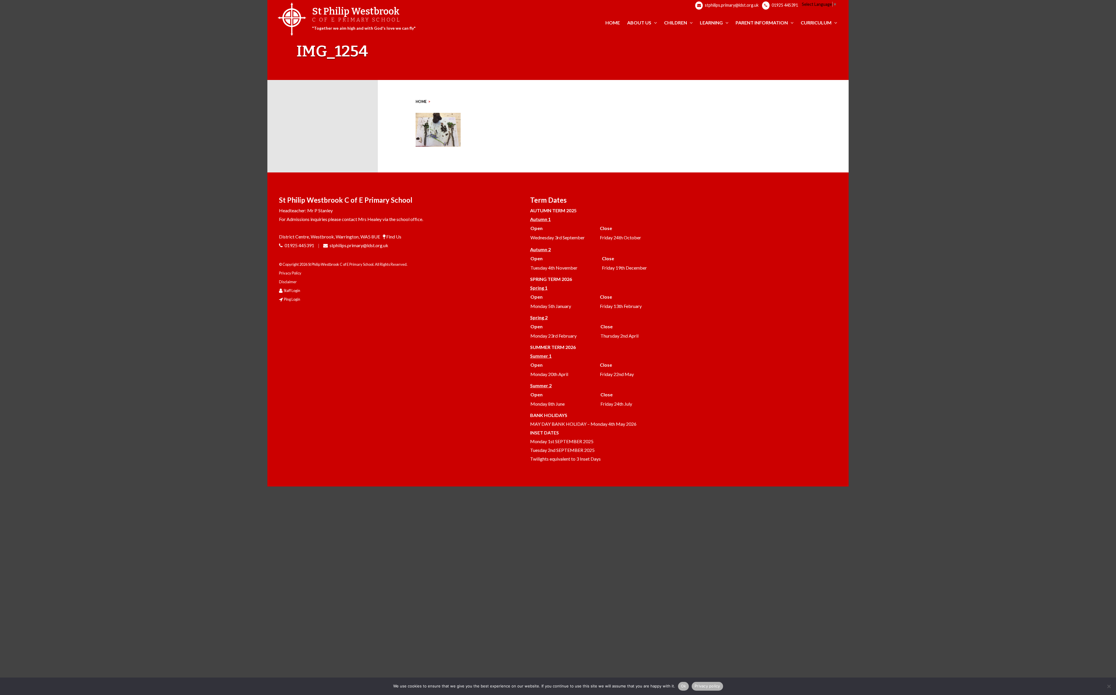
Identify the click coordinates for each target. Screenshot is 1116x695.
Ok (683, 686)
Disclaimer (288, 281)
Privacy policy (707, 686)
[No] (1109, 686)
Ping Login (292, 299)
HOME (421, 101)
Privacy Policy (290, 273)
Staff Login (292, 290)
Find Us (393, 236)
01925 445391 (784, 5)
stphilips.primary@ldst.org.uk (731, 5)
